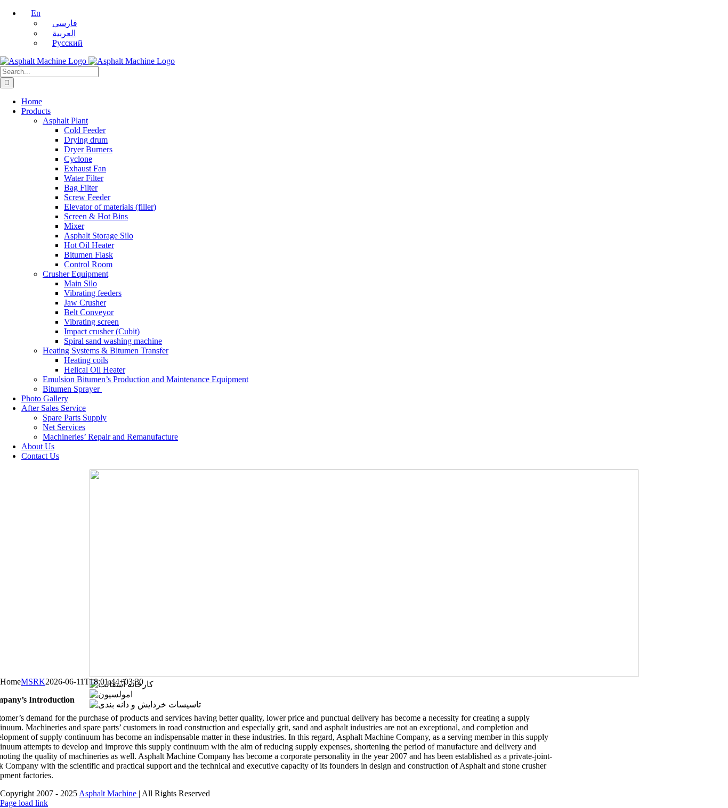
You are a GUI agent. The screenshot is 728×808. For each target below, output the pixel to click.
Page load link (24, 802)
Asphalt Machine (109, 793)
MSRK (33, 681)
